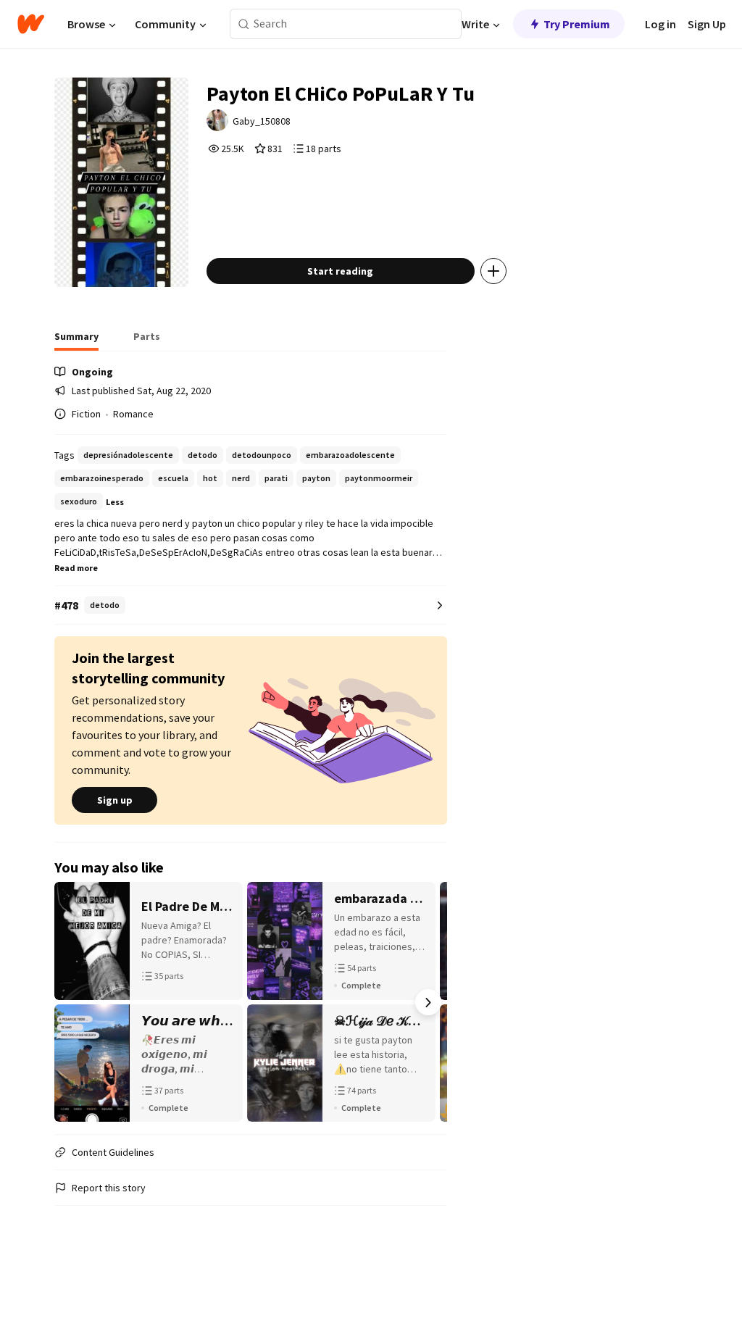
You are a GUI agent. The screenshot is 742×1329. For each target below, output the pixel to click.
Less (115, 501)
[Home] (30, 24)
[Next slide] (428, 1002)
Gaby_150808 (262, 121)
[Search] (244, 24)
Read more (76, 567)
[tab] (76, 340)
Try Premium (576, 24)
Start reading (340, 271)
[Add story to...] (493, 271)
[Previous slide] (73, 1002)
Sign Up (707, 24)
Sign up (115, 800)
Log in (660, 24)
